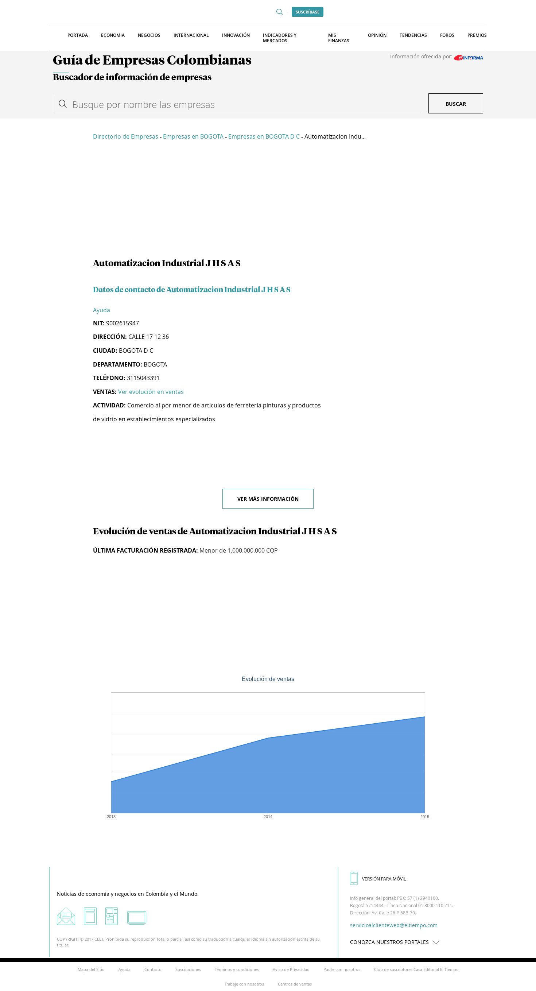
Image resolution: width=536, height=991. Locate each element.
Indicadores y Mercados (279, 38)
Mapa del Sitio (91, 969)
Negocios (149, 35)
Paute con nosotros (341, 969)
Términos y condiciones (237, 969)
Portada (77, 35)
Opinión (377, 35)
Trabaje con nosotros (244, 984)
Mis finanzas (338, 38)
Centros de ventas (295, 984)
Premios (477, 35)
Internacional (191, 35)
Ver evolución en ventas (151, 392)
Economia (113, 35)
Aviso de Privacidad (291, 969)
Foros (447, 35)
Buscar (456, 103)
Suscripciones (188, 969)
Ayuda (101, 310)
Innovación (236, 35)
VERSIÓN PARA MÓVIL (384, 879)
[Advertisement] (268, 201)
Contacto (153, 969)
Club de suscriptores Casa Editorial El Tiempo (416, 969)
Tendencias (413, 35)
